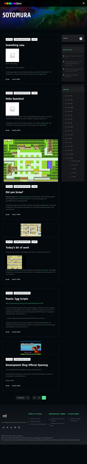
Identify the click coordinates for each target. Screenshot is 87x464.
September (74, 161)
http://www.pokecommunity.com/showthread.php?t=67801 (24, 303)
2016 (68, 135)
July (72, 169)
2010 (68, 146)
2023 (69, 107)
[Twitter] (3, 427)
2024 (69, 103)
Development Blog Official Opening (27, 365)
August (73, 165)
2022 (69, 111)
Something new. (15, 45)
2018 (68, 127)
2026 (69, 96)
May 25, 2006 (16, 332)
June (72, 172)
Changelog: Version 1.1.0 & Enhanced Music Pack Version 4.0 (73, 63)
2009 (69, 150)
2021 (68, 115)
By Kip (7, 79)
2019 (68, 123)
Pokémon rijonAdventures (22, 39)
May (72, 176)
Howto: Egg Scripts (17, 298)
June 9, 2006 (16, 79)
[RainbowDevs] (13, 3)
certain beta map (24, 197)
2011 (68, 142)
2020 (69, 119)
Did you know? (14, 192)
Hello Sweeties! (15, 98)
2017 (68, 131)
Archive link (44, 72)
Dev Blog (9, 39)
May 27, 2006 (16, 214)
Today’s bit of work (17, 247)
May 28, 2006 (16, 130)
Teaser (34, 39)
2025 (69, 99)
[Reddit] (15, 427)
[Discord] (19, 427)
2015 (68, 138)
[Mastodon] (7, 427)
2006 (69, 158)
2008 (69, 154)
